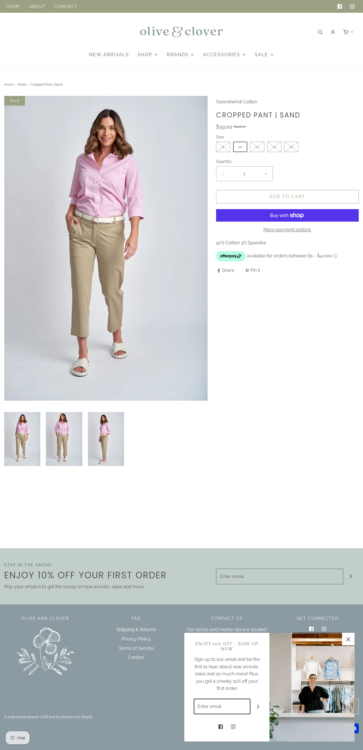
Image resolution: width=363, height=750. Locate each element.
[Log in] (333, 32)
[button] (22, 439)
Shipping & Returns (136, 629)
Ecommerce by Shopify (74, 717)
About (37, 6)
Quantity (224, 161)
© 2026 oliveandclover (21, 717)
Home (14, 6)
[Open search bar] (320, 32)
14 (274, 147)
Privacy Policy (136, 639)
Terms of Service (136, 648)
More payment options (287, 229)
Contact (66, 6)
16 (291, 147)
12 (257, 147)
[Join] (351, 576)
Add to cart (287, 196)
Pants (22, 85)
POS (45, 717)
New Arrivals (109, 54)
